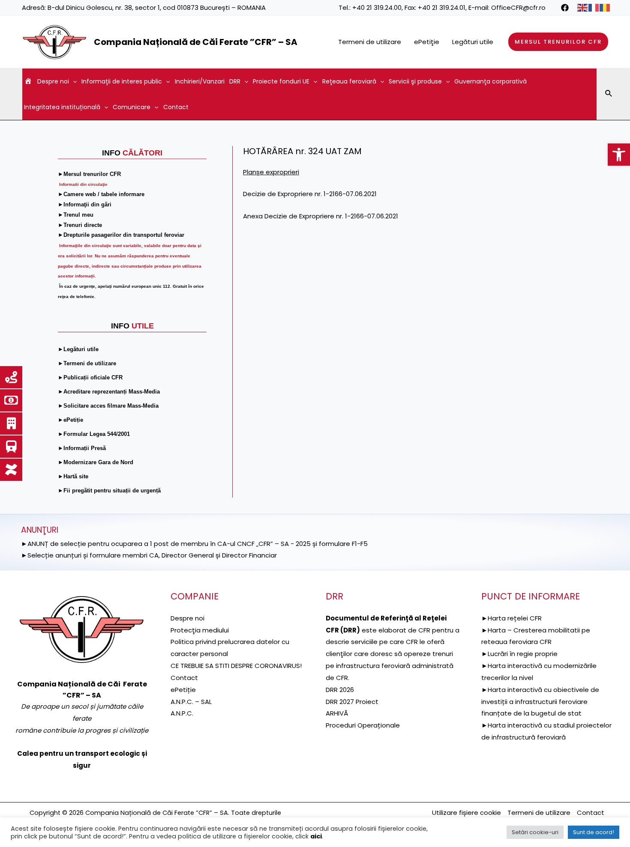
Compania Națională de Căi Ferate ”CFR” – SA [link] (195, 42)
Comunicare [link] (131, 107)
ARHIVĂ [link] (337, 713)
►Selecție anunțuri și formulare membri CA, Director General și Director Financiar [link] (149, 555)
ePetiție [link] (183, 689)
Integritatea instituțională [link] (62, 107)
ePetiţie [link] (426, 41)
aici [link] (316, 836)
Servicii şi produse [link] (415, 81)
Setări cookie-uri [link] (535, 832)
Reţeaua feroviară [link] (349, 81)
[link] (619, 154)
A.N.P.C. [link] (182, 713)
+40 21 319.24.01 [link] (441, 7)
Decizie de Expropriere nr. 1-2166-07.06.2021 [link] (310, 193)
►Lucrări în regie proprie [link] (519, 653)
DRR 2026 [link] (340, 689)
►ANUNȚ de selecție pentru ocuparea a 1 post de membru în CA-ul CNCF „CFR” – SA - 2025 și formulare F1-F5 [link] (194, 543)
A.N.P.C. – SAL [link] (191, 701)
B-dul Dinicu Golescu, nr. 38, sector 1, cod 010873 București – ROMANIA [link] (157, 7)
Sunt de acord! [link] (593, 832)
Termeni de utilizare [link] (369, 41)
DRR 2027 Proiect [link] (352, 701)
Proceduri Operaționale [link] (363, 725)
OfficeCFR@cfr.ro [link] (518, 7)
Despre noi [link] (53, 81)
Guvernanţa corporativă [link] (490, 81)
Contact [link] (176, 107)
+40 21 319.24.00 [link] (377, 7)
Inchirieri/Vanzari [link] (200, 81)
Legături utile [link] (472, 41)
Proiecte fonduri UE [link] (281, 81)
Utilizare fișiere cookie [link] (466, 812)
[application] (73, 81)
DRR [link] (234, 81)
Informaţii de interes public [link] (121, 81)
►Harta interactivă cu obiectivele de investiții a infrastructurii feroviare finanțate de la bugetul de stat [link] (540, 701)
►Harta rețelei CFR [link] (511, 618)
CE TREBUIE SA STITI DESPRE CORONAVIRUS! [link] (236, 665)
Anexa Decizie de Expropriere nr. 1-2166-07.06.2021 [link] (320, 216)
